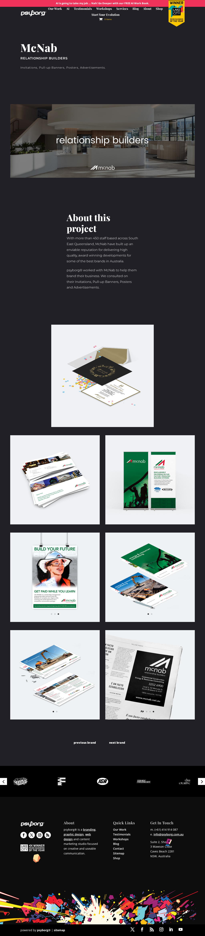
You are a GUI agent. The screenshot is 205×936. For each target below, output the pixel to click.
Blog (136, 9)
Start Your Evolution (105, 15)
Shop (159, 9)
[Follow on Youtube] (181, 929)
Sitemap (118, 853)
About (147, 9)
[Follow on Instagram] (39, 835)
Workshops (104, 9)
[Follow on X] (31, 835)
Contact (118, 848)
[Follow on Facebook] (23, 835)
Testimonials (83, 9)
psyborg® (44, 930)
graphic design (74, 834)
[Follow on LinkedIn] (171, 929)
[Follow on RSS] (47, 835)
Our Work (55, 9)
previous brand (85, 742)
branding (89, 829)
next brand (117, 742)
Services (122, 9)
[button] (3, 781)
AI (67, 9)
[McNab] (102, 376)
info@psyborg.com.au (169, 834)
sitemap (59, 930)
